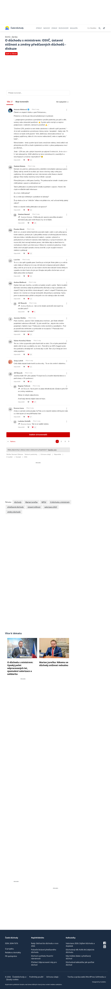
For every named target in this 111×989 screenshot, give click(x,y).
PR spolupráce (11, 956)
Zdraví (54, 28)
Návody (46, 28)
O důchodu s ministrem (59, 502)
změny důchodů (13, 512)
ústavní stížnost (34, 507)
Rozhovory (64, 28)
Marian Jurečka (31, 502)
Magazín (74, 28)
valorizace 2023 (50, 507)
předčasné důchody (15, 507)
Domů (7, 37)
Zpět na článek (11, 54)
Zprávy (39, 28)
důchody (17, 502)
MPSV (44, 502)
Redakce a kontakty (13, 952)
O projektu (9, 949)
